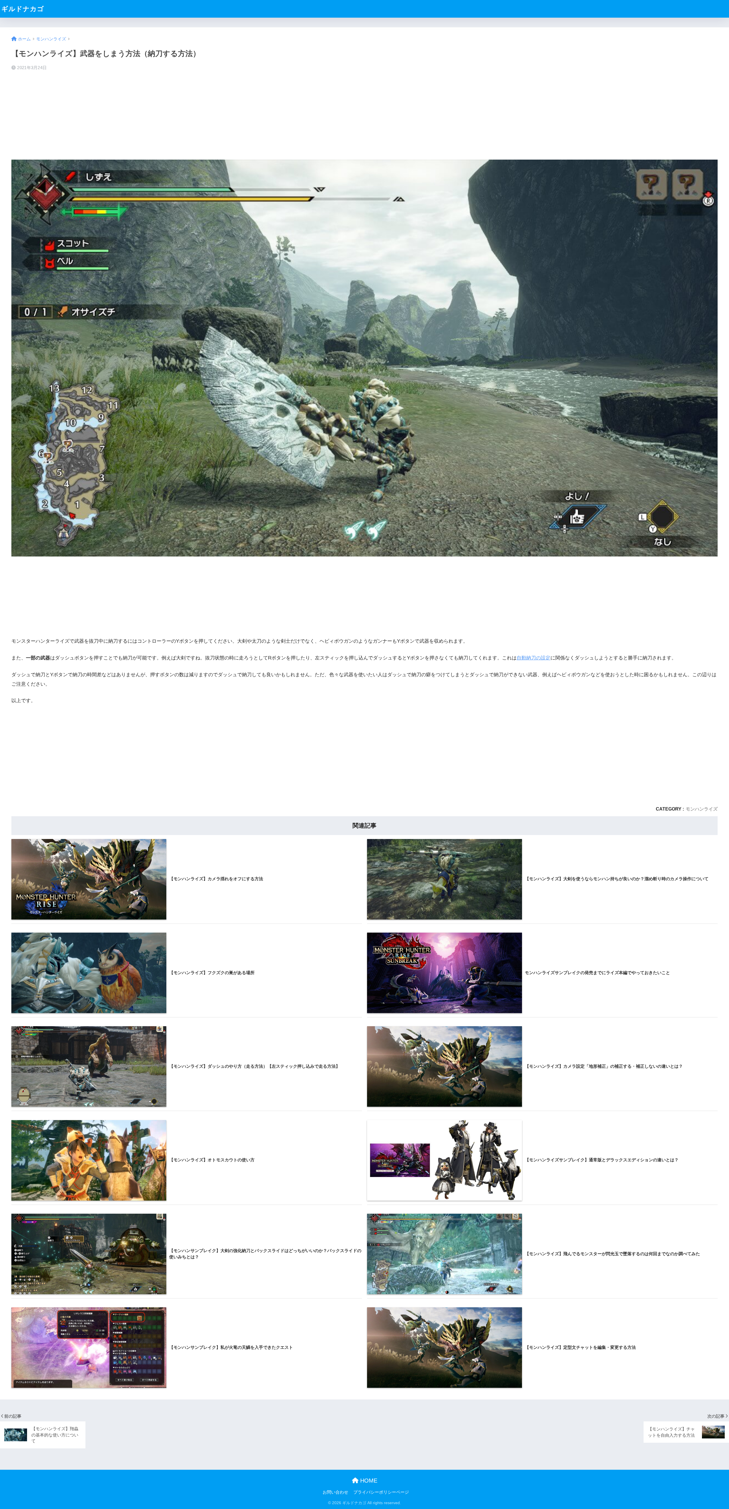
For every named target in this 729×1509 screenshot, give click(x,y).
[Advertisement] (364, 115)
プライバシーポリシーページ (381, 1492)
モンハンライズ (702, 808)
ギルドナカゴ (22, 9)
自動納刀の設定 (533, 658)
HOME (368, 1480)
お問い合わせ (335, 1492)
